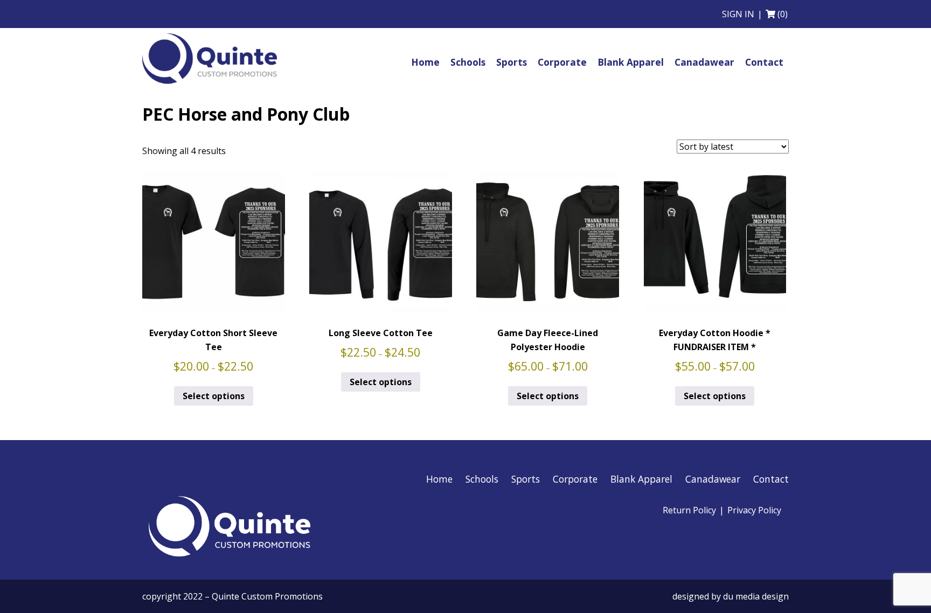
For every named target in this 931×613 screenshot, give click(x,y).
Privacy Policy (754, 510)
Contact (771, 478)
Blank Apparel (641, 478)
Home (439, 478)
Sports (525, 478)
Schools (482, 478)
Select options (214, 396)
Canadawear (712, 478)
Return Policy (689, 510)
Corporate (575, 478)
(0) (782, 14)
